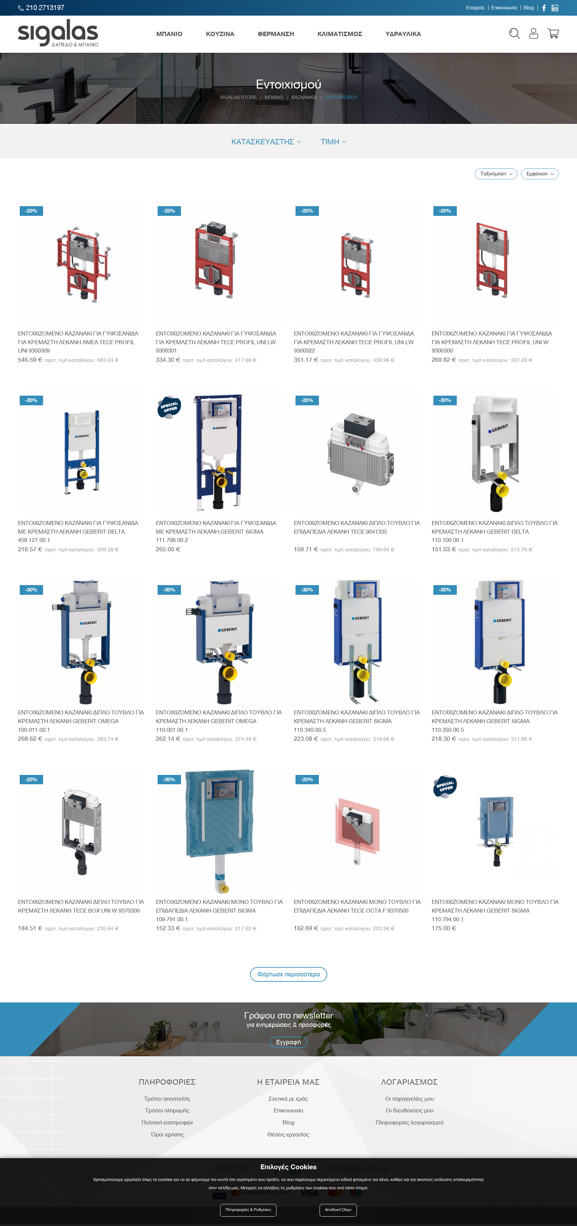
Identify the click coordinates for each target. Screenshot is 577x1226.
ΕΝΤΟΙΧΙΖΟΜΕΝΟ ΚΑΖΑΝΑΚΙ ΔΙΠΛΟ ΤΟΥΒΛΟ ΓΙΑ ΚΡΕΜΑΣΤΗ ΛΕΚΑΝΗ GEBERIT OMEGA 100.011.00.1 (81, 721)
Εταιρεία (475, 8)
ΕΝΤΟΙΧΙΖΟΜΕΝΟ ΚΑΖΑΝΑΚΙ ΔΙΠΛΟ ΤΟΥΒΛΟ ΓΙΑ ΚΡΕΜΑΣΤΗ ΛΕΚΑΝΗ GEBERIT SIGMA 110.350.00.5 (495, 721)
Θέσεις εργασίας (288, 1134)
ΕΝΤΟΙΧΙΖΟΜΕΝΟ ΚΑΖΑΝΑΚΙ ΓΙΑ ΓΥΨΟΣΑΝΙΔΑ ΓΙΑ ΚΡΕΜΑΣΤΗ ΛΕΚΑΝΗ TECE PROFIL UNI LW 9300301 (216, 342)
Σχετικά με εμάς (288, 1098)
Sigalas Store (238, 97)
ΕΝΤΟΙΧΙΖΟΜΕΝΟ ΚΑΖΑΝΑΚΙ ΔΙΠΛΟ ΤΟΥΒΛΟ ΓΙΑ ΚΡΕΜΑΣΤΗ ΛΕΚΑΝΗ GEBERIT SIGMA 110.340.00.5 (357, 721)
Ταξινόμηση (493, 174)
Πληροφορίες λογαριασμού (409, 1122)
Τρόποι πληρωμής (167, 1110)
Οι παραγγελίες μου (409, 1098)
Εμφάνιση (537, 174)
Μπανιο (274, 97)
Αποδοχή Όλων (338, 1210)
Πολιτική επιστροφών (167, 1122)
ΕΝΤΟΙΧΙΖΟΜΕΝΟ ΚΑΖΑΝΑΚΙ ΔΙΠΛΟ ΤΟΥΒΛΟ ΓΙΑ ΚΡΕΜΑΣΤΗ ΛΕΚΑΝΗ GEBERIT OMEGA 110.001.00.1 (219, 721)
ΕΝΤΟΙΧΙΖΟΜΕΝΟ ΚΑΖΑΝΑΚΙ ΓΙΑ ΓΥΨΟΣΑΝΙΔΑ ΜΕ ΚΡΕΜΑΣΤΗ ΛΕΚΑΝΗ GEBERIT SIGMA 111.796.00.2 (216, 531)
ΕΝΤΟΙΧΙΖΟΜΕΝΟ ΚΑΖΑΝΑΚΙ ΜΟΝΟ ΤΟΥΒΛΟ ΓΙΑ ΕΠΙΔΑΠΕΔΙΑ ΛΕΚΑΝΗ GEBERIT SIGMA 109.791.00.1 (219, 910)
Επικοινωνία (504, 8)
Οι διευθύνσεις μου (409, 1110)
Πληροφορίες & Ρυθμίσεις (248, 1210)
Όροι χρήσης (167, 1134)
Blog (529, 8)
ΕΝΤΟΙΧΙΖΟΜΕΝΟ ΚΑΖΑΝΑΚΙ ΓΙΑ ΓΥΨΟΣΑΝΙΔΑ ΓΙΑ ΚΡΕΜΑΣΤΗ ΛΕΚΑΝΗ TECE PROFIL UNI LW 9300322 (354, 342)
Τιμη (330, 142)
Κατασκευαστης (262, 142)
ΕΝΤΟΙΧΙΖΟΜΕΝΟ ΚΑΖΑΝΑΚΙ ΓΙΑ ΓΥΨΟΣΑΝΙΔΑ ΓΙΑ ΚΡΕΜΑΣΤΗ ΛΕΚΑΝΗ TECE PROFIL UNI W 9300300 (492, 342)
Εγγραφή (288, 1042)
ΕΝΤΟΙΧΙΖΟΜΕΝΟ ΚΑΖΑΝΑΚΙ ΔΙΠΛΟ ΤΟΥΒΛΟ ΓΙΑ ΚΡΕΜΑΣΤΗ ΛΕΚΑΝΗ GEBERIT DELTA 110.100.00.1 (495, 531)
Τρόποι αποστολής (167, 1098)
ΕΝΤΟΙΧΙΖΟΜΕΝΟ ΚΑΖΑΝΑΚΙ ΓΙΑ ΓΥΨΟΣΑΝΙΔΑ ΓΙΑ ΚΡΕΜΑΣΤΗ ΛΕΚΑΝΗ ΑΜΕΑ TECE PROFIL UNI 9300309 (78, 342)
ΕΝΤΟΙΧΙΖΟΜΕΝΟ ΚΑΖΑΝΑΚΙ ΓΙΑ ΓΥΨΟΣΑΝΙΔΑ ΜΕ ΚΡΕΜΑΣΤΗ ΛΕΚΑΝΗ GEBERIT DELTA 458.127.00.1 (78, 531)
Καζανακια (304, 97)
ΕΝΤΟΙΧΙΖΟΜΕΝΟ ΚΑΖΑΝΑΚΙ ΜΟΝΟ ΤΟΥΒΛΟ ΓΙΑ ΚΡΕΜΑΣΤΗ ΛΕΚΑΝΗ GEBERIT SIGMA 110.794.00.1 (495, 910)
